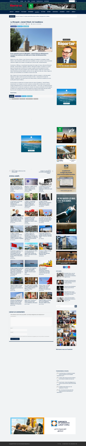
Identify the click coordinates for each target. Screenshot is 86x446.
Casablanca (22, 98)
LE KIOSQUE (46, 1)
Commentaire (13, 316)
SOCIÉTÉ (37, 12)
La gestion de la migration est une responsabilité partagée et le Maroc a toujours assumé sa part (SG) (30, 271)
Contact (21, 1)
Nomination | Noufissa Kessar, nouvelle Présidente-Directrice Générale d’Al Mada (70, 281)
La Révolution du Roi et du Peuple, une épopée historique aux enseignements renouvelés (16, 203)
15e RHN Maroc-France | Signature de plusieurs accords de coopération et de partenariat (65, 262)
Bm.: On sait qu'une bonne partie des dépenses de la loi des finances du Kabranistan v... (65, 391)
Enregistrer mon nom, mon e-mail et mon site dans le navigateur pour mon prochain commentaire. (30, 336)
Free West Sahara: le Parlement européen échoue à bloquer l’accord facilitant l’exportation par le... (66, 374)
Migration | (18, 16)
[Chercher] (76, 1)
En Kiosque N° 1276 (66, 39)
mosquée (36, 98)
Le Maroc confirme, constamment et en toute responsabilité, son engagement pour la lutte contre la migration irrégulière (16, 236)
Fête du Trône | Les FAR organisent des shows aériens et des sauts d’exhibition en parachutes (45, 287)
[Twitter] (66, 1)
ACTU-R (11, 11)
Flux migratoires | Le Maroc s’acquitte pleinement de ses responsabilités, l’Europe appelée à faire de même (16, 219)
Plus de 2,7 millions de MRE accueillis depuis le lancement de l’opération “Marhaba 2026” (45, 252)
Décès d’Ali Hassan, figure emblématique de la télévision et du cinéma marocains (70, 293)
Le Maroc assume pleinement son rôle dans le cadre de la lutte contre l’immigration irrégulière (45, 203)
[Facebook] (65, 1)
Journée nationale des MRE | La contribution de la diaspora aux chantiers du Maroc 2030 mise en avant (31, 252)
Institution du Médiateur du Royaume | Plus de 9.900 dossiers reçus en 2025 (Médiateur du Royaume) (16, 302)
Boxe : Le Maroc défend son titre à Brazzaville (18, 171)
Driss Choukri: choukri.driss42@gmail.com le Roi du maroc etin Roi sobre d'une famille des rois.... (66, 383)
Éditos (29, 1)
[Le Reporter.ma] (16, 5)
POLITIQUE (23, 11)
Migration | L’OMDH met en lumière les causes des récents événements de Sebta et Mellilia (31, 188)
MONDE (48, 11)
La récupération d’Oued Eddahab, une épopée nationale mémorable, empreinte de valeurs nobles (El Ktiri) (31, 220)
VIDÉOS (73, 11)
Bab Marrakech (15, 98)
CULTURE (43, 11)
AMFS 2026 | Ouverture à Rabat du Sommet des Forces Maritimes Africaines (31, 301)
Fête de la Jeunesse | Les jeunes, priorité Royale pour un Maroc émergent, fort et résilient (16, 188)
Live (25, 1)
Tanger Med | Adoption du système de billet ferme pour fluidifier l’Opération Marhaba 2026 (45, 235)
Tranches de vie (39, 1)
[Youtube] (67, 1)
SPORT (68, 11)
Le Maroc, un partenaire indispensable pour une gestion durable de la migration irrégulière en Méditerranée (30, 204)
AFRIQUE (17, 11)
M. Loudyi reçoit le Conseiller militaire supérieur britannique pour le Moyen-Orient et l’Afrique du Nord (31, 287)
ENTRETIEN (55, 11)
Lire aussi (33, 1)
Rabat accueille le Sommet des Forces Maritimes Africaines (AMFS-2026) (45, 301)
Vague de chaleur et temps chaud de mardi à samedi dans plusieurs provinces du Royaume (16, 287)
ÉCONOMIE (30, 11)
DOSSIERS (62, 11)
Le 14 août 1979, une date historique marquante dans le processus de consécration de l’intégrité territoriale (45, 219)
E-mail (11, 332)
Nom (11, 328)
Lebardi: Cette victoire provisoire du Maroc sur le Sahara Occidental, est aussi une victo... (66, 379)
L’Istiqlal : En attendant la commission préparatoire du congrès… (45, 172)
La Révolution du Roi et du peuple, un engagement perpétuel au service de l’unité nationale (45, 188)
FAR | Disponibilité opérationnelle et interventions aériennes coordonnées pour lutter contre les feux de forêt (44, 271)
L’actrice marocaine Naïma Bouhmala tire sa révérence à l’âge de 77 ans (69, 299)
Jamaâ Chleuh (29, 98)
